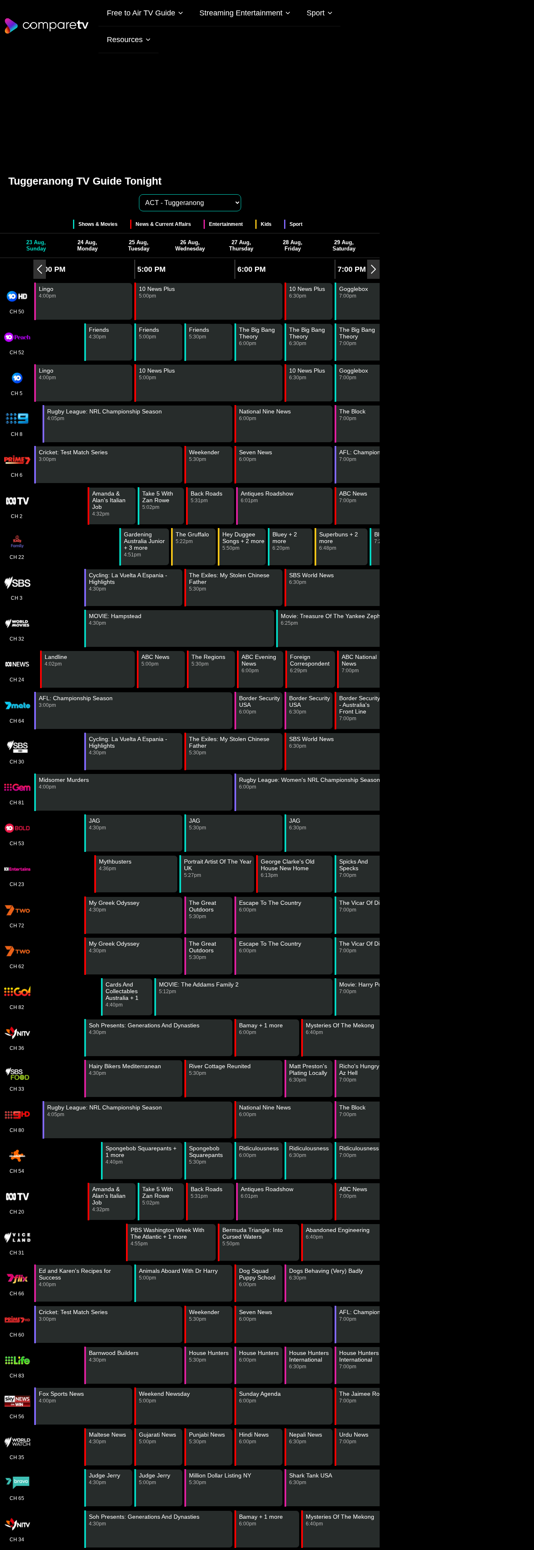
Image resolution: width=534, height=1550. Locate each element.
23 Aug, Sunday (36, 245)
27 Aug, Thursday (241, 245)
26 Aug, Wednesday (190, 245)
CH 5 (17, 393)
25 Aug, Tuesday (138, 245)
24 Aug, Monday (87, 245)
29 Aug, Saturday (343, 245)
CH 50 (17, 312)
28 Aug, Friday (292, 245)
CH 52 (17, 353)
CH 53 (17, 843)
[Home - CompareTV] (46, 33)
